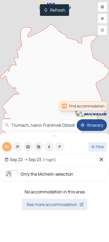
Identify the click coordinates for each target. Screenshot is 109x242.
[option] (7, 147)
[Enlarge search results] (54, 136)
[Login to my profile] (102, 7)
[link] (83, 106)
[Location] (102, 30)
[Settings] (102, 18)
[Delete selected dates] (102, 159)
